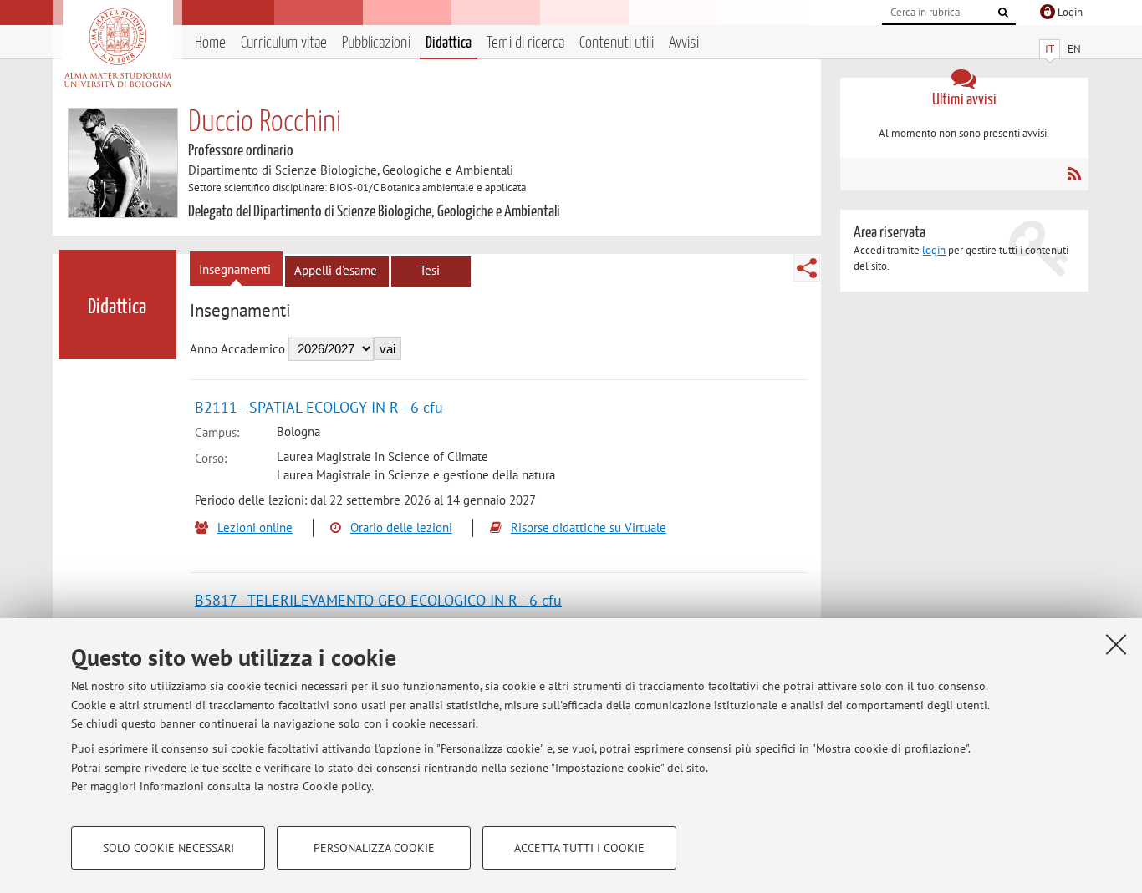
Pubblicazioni (376, 43)
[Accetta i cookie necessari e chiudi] (1116, 644)
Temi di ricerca (525, 43)
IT (1049, 49)
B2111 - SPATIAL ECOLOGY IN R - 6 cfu (319, 407)
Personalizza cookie (374, 847)
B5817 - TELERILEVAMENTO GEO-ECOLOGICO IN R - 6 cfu (378, 600)
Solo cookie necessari (168, 847)
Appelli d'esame (335, 270)
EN (1074, 49)
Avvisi (684, 43)
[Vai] (1003, 12)
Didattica (449, 43)
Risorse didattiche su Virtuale (588, 527)
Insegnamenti (235, 269)
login (934, 250)
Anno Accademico (237, 349)
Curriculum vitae (284, 43)
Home (210, 43)
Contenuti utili (616, 43)
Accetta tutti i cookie (579, 847)
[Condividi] (806, 268)
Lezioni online (255, 527)
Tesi (430, 270)
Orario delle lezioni (401, 527)
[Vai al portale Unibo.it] (117, 47)
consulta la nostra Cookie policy (289, 786)
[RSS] (1074, 173)
